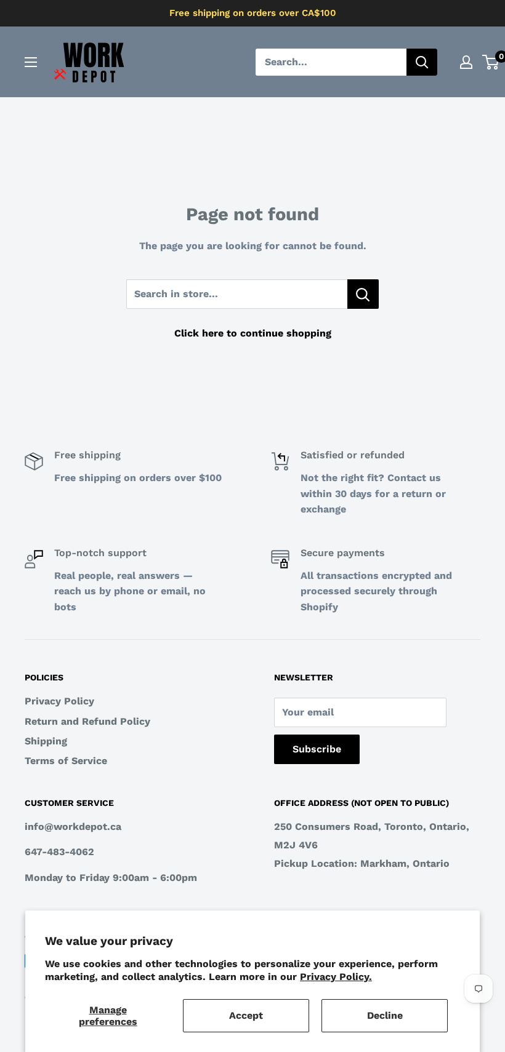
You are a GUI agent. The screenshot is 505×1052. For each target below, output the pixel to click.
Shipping (46, 741)
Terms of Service (66, 761)
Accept (246, 1015)
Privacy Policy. (336, 976)
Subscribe (317, 749)
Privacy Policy (59, 701)
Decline (385, 1015)
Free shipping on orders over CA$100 (252, 12)
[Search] (421, 62)
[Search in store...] (363, 294)
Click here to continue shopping (252, 333)
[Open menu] (31, 62)
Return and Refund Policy (87, 721)
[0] (491, 62)
